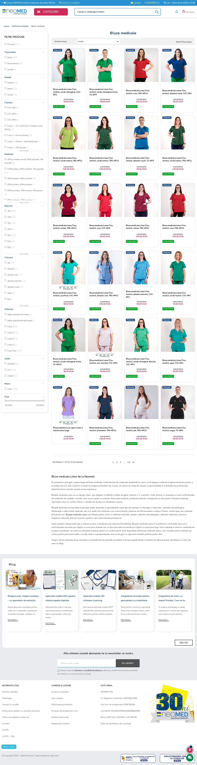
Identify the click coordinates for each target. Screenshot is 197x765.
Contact (137, 2)
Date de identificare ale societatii (116, 723)
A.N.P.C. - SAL (8, 736)
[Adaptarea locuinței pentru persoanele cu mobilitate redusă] (136, 579)
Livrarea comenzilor (60, 692)
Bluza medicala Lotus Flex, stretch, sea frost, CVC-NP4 (65, 294)
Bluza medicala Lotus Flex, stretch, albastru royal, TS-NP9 (140, 159)
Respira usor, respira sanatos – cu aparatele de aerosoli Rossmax (23, 599)
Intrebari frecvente (60, 717)
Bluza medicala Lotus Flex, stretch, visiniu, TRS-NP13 (65, 227)
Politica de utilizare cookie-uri (15, 717)
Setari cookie (9, 746)
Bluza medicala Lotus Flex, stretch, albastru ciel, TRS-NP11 (103, 294)
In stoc (99, 41)
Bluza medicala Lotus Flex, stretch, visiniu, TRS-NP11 (138, 227)
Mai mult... (13, 619)
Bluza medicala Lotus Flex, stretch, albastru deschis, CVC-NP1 (140, 294)
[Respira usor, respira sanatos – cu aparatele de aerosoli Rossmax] (23, 579)
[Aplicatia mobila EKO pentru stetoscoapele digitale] (60, 579)
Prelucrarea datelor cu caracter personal (21, 711)
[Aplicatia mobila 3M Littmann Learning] (98, 579)
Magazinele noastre (60, 723)
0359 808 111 (153, 2)
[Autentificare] (176, 12)
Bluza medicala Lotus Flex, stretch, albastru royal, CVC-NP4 (177, 92)
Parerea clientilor (10, 692)
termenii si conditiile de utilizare (88, 670)
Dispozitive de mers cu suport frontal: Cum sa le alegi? (171, 599)
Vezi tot (183, 642)
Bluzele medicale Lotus (76, 514)
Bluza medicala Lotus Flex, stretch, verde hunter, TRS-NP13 (104, 159)
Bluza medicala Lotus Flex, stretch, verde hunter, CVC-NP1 (176, 294)
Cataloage (7, 698)
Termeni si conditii (10, 704)
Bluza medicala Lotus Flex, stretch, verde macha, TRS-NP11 (67, 159)
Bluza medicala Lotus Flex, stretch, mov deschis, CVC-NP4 (103, 361)
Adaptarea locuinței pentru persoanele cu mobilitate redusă (135, 599)
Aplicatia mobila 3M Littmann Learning (93, 598)
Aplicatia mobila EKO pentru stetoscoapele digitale (60, 598)
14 (128, 462)
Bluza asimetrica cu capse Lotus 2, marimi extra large (68, 429)
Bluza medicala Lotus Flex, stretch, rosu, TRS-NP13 (138, 92)
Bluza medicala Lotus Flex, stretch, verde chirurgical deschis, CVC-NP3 (141, 362)
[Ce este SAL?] (137, 758)
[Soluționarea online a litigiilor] (177, 758)
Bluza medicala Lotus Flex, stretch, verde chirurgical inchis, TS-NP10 (67, 362)
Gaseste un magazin (70, 2)
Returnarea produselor (61, 704)
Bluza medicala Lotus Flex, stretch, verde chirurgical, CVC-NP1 (67, 92)
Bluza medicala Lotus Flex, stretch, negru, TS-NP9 (174, 429)
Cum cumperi (57, 698)
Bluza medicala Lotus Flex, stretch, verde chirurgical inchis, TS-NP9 (103, 92)
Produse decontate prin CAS (64, 711)
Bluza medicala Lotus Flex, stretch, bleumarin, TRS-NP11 (102, 429)
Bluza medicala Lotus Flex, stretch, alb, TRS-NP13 (138, 429)
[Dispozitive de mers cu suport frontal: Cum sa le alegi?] (173, 579)
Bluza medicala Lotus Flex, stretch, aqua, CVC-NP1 (174, 361)
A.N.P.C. (5, 730)
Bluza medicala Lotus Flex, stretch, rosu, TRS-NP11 (174, 227)
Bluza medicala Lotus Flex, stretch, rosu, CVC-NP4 (101, 227)
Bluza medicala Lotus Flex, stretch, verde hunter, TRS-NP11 (177, 159)
